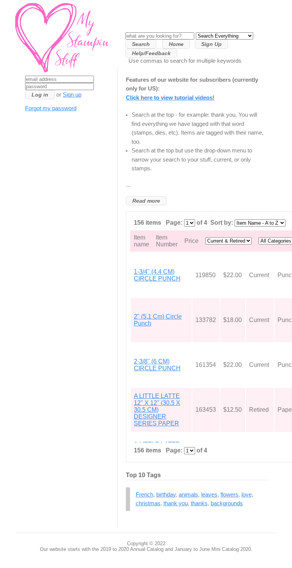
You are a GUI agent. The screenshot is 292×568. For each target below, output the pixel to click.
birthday (166, 495)
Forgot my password (50, 108)
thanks (199, 503)
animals (188, 495)
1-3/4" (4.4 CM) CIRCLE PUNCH (157, 275)
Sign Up (211, 44)
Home (176, 44)
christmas (148, 503)
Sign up (72, 95)
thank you (175, 503)
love (246, 495)
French (144, 495)
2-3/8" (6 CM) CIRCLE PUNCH (157, 364)
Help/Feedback (151, 53)
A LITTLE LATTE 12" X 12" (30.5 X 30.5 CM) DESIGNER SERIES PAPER (157, 410)
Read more (146, 201)
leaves (209, 495)
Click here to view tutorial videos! (170, 98)
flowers (229, 495)
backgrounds (227, 503)
